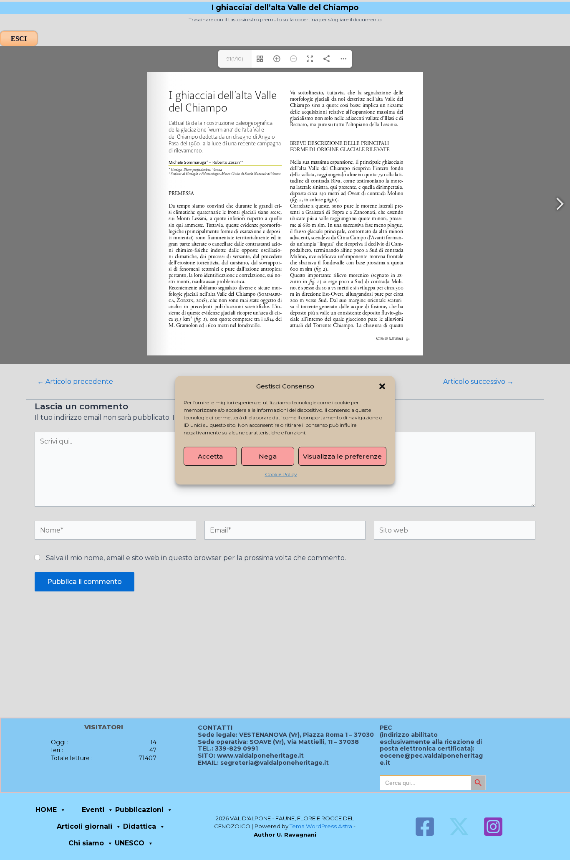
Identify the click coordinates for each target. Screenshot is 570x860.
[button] (382, 386)
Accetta (210, 456)
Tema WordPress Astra (321, 826)
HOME (46, 810)
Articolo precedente (75, 381)
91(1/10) (235, 59)
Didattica (139, 826)
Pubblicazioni (139, 810)
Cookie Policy (281, 474)
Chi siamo (86, 843)
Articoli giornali (84, 826)
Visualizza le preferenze (342, 456)
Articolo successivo (478, 381)
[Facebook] (424, 826)
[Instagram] (493, 826)
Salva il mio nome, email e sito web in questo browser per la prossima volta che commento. (196, 558)
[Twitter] (459, 826)
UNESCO (129, 843)
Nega (268, 456)
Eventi (93, 810)
